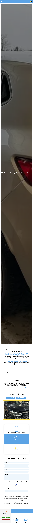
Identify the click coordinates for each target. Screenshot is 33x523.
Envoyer (16, 494)
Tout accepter (6, 517)
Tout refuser (6, 519)
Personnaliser (6, 520)
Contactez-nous (21, 397)
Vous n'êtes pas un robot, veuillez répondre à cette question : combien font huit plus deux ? (16, 489)
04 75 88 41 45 (16, 442)
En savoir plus (11, 397)
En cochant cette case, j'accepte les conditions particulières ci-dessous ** (16, 481)
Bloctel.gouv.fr (14, 503)
